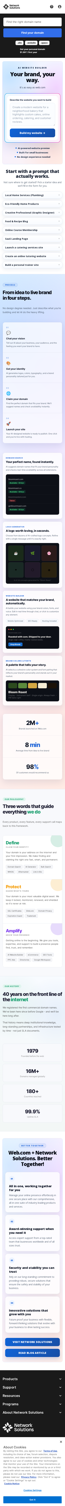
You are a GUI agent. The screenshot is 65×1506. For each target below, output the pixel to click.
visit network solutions (32, 1342)
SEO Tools (47, 955)
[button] (32, 47)
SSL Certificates (15, 911)
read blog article (32, 1353)
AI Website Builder (15, 955)
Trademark (31, 916)
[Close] (61, 1441)
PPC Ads (11, 960)
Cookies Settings (33, 1490)
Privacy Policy (28, 1477)
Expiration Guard (15, 916)
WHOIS (11, 872)
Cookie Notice (12, 1483)
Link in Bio (37, 872)
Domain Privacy (45, 911)
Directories (24, 960)
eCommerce (33, 955)
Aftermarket (23, 872)
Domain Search (14, 867)
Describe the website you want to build (30, 100)
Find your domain (32, 32)
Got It (33, 1499)
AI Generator (31, 867)
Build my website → (32, 133)
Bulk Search (46, 867)
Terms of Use (50, 1451)
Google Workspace (42, 960)
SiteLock (30, 911)
